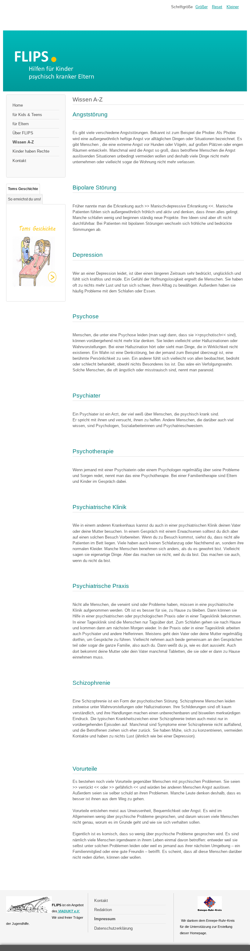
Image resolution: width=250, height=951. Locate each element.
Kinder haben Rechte (30, 151)
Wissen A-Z (23, 142)
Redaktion (103, 909)
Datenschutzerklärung (113, 928)
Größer (201, 7)
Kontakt (19, 160)
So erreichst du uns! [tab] (24, 199)
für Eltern (20, 124)
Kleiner (233, 7)
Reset (217, 7)
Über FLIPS (22, 133)
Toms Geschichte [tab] (23, 189)
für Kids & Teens (27, 114)
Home (17, 105)
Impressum (105, 919)
